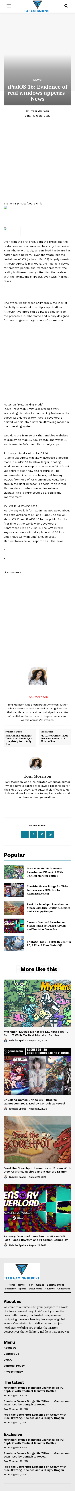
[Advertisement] (37, 163)
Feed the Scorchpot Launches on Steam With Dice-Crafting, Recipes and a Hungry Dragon (48, 908)
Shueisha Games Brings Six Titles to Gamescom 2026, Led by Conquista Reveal (47, 890)
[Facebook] (25, 834)
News (37, 79)
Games (7, 1409)
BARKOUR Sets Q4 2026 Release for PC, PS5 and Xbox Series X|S (49, 943)
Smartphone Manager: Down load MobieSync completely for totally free (18, 740)
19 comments (12, 572)
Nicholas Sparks (17, 1040)
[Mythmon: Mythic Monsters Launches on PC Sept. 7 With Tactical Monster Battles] (14, 872)
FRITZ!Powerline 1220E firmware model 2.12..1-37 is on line (55, 738)
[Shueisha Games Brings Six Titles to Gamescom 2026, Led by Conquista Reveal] (14, 890)
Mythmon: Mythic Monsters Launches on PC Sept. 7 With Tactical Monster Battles (45, 872)
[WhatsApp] (50, 834)
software (29, 203)
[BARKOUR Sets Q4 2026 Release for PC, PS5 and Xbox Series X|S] (14, 943)
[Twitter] (33, 834)
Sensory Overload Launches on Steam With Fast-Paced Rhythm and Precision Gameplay (46, 925)
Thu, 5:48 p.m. (13, 203)
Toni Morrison (40, 110)
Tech (6, 1395)
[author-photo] (6, 1040)
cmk (39, 203)
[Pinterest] (41, 834)
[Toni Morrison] (37, 763)
